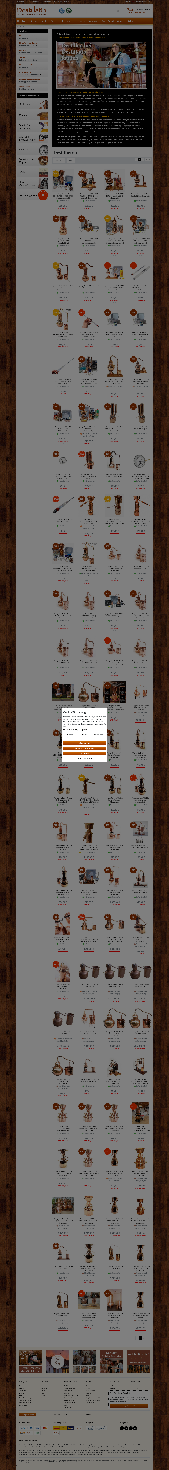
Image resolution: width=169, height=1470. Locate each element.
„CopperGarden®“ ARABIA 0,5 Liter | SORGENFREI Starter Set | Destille (114, 288)
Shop (88, 1386)
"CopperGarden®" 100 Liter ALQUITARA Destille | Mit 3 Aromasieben (89, 1221)
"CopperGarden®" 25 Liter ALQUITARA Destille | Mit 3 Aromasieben (89, 1173)
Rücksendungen (69, 1400)
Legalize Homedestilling (93, 1398)
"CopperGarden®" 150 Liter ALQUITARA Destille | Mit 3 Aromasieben (140, 1221)
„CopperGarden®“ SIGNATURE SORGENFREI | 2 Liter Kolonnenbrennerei (114, 241)
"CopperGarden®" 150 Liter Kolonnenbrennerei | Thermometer (114, 1315)
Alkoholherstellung (25, 1398)
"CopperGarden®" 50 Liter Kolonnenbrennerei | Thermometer (115, 892)
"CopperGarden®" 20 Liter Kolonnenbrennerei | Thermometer (63, 847)
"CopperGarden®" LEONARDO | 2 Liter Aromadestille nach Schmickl (114, 521)
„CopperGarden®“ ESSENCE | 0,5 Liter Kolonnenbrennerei (115, 475)
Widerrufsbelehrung (70, 1398)
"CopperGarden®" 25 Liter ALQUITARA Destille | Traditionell (63, 1173)
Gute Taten (134, 1388)
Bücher (130, 21)
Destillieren (22, 21)
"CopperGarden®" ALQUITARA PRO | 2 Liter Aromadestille (89, 521)
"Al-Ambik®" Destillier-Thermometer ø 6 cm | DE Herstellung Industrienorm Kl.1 (140, 476)
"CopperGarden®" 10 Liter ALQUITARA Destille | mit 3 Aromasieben (114, 1128)
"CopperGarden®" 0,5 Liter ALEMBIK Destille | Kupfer (89, 662)
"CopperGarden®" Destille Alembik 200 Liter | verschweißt (89, 707)
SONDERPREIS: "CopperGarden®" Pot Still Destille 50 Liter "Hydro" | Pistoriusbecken (89, 939)
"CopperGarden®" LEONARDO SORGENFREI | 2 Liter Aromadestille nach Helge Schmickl (63, 568)
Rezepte (89, 1393)
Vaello (43, 1393)
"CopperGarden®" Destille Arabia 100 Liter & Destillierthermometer (114, 939)
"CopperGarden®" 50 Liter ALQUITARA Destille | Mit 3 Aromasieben (140, 1173)
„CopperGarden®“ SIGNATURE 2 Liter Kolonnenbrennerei (89, 568)
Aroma (88, 1388)
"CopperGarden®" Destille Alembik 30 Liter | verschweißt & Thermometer (114, 663)
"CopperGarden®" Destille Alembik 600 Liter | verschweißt (63, 1081)
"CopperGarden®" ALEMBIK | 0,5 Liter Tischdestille (89, 1080)
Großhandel (90, 1402)
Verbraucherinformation (71, 1395)
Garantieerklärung (69, 1402)
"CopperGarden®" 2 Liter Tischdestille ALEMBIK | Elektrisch (140, 381)
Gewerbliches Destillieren (94, 1400)
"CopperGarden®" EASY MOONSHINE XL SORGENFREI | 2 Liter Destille (88, 381)
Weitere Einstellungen (84, 758)
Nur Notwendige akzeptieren (84, 748)
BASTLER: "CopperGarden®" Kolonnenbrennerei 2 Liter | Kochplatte (141, 1128)
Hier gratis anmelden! (129, 1406)
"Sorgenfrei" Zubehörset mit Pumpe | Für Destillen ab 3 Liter (140, 334)
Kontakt (66, 1386)
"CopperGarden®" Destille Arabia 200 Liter (114, 985)
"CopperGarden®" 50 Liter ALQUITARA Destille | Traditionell (115, 1173)
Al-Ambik (44, 1388)
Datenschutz (68, 1391)
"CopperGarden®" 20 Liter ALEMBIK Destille (63, 662)
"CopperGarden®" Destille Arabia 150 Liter (89, 985)
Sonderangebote (24, 1405)
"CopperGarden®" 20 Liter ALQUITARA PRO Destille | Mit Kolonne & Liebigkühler (88, 847)
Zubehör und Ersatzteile (112, 21)
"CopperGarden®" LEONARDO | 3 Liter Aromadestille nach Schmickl (114, 707)
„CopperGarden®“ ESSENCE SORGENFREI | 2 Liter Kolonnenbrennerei (140, 241)
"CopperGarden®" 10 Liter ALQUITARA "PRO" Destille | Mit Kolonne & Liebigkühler (89, 800)
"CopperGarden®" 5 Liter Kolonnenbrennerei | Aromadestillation (140, 755)
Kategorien (23, 1381)
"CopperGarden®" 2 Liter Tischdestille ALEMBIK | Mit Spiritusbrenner (114, 381)
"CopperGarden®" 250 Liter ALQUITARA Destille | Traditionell (140, 1315)
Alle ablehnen (84, 753)
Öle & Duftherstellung (25, 1400)
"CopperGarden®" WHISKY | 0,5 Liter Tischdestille (140, 846)
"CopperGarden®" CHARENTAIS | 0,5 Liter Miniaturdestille (114, 1081)
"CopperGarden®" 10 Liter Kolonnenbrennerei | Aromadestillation (140, 800)
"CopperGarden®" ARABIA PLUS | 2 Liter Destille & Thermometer (114, 196)
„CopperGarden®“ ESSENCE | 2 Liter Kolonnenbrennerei (89, 287)
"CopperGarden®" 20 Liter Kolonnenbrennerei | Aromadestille (63, 800)
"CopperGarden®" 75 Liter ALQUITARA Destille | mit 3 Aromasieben (63, 1221)
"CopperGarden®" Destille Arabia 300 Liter (63, 1033)
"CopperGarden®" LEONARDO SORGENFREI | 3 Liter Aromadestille (63, 196)
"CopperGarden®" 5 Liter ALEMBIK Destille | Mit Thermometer (114, 568)
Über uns (134, 1386)
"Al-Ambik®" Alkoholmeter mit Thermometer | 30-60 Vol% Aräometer (63, 381)
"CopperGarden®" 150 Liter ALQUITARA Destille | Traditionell (114, 1221)
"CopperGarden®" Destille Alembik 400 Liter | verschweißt (114, 1034)
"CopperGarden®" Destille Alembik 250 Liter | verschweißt (140, 707)
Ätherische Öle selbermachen (63, 21)
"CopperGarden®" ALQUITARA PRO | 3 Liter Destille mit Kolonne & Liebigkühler (140, 521)
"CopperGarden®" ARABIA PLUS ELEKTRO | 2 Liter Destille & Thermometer (89, 196)
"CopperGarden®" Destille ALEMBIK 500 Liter (140, 1033)
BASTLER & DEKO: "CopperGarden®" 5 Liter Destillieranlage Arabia (88, 1315)
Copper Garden (46, 1386)
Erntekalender (90, 1391)
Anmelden (112, 1386)
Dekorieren (22, 1391)
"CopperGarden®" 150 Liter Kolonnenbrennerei (63, 1315)
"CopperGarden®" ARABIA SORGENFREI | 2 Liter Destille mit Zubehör (89, 241)
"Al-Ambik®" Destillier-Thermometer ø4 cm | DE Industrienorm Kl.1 (63, 476)
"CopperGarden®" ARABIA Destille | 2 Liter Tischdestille (140, 195)
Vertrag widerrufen (27, 1415)
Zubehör (21, 1393)
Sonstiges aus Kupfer (25, 1402)
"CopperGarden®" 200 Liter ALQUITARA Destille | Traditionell (89, 1268)
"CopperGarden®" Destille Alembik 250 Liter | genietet (89, 1033)
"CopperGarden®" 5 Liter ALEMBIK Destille (140, 568)
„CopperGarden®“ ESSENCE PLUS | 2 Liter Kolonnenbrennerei (63, 288)
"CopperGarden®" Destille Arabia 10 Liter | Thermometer (140, 939)
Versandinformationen (71, 1388)
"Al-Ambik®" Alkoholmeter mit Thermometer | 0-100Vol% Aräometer (89, 334)
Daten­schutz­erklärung (71, 730)
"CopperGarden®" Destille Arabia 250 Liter (140, 985)
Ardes (43, 1391)
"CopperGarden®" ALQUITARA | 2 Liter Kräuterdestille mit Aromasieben (63, 241)
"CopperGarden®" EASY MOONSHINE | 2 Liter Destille (88, 476)
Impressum (67, 1407)
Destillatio (135, 1381)
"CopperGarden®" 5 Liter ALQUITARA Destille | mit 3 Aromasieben (89, 1128)
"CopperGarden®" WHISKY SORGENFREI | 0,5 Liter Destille (88, 892)
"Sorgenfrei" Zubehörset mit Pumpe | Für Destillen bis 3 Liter (114, 334)
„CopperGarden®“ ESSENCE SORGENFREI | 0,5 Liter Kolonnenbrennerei (115, 616)
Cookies (66, 1393)
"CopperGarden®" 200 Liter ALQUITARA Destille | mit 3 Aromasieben (140, 1268)
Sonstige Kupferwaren (89, 21)
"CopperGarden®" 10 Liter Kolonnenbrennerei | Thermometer (115, 800)
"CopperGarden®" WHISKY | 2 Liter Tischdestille (140, 891)
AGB (65, 1405)
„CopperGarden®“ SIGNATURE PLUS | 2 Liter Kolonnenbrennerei (63, 334)
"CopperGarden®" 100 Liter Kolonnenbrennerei (114, 1267)
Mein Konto (114, 1381)
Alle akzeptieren (84, 743)
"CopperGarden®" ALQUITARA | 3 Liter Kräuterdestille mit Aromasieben (63, 1128)
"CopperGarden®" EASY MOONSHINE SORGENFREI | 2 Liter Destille (63, 429)
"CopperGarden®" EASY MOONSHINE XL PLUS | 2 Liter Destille (114, 429)
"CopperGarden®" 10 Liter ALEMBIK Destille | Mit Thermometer (63, 616)
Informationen (92, 1381)
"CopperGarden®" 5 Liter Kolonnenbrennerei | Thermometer (114, 755)
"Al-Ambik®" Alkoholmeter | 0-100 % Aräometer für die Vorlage (140, 288)
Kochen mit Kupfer (38, 21)
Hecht (43, 1398)
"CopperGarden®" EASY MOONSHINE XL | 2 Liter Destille (141, 429)
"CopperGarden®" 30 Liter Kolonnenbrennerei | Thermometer (115, 847)
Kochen (21, 1388)
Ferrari (43, 1395)
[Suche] (118, 11)
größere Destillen (108, 136)
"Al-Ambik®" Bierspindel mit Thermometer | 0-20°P (63, 520)
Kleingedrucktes (70, 1381)
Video (88, 1395)
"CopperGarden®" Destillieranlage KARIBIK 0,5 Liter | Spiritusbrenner (140, 1081)
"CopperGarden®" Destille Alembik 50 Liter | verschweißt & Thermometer (63, 707)
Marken (44, 1381)
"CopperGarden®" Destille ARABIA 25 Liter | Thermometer (63, 986)
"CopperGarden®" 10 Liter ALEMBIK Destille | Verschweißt (89, 616)
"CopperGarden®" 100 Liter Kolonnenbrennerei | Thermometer (63, 939)
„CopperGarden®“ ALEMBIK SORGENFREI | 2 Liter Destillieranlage (89, 429)
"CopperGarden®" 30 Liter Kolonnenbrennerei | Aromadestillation (63, 892)
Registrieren (112, 1388)
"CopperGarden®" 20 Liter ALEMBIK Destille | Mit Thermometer (140, 616)
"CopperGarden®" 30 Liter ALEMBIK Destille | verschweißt (140, 663)
